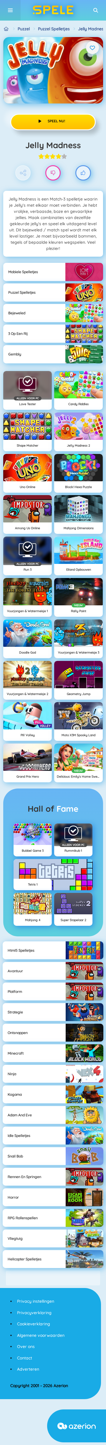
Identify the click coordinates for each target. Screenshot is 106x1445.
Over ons (26, 1346)
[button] (95, 10)
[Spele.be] (6, 29)
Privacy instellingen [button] (35, 1301)
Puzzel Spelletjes (54, 28)
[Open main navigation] (10, 10)
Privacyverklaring (34, 1312)
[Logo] (53, 10)
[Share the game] (23, 173)
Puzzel (24, 28)
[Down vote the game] (53, 173)
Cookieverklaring (33, 1324)
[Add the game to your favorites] (92, 47)
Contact (24, 1358)
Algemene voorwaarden (40, 1335)
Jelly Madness (92, 28)
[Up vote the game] (83, 173)
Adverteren (28, 1369)
